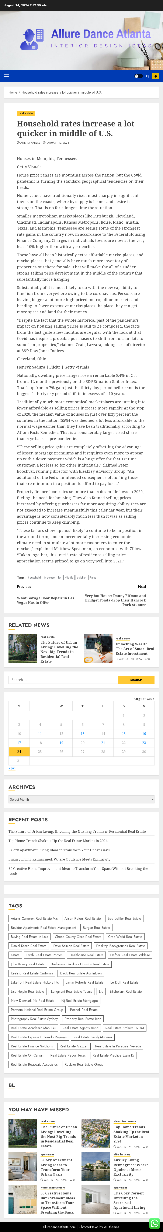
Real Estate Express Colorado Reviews (39, 1037)
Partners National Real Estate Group (37, 1009)
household (34, 577)
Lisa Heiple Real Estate (27, 991)
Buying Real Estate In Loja (29, 936)
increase (49, 577)
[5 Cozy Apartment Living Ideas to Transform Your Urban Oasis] (22, 1166)
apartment (47, 1154)
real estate (26, 113)
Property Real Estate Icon (83, 1018)
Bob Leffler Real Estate (124, 918)
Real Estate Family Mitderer (92, 1037)
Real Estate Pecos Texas (68, 1055)
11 (40, 733)
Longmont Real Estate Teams (71, 991)
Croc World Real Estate (125, 936)
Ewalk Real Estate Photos (44, 955)
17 (19, 742)
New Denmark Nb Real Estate (33, 1000)
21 (103, 742)
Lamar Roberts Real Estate (85, 982)
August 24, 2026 (128, 1147)
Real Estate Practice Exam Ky (113, 1055)
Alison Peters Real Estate (83, 918)
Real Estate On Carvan (27, 1055)
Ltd (101, 991)
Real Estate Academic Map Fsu (33, 1028)
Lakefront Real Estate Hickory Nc (35, 982)
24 (19, 751)
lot (59, 577)
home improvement (53, 1188)
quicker (81, 577)
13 (82, 733)
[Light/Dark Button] (138, 76)
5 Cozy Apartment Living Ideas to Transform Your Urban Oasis (59, 850)
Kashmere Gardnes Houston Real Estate (80, 964)
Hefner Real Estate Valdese (130, 955)
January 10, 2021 (57, 143)
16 (144, 733)
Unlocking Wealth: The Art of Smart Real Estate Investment (135, 649)
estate (15, 955)
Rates (93, 577)
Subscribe (155, 76)
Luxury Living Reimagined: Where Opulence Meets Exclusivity (59, 859)
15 (124, 733)
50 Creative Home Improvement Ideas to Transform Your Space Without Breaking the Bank (58, 1203)
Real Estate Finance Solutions (32, 1046)
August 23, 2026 (130, 659)
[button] (6, 76)
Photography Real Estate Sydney (34, 1018)
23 (144, 742)
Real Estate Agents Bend (80, 1028)
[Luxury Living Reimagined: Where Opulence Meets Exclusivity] (96, 1166)
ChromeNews (88, 1227)
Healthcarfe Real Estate (86, 955)
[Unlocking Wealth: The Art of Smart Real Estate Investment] (98, 648)
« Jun (11, 768)
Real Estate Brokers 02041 (124, 1028)
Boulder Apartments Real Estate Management (43, 927)
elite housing (122, 1154)
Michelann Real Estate (126, 991)
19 (61, 742)
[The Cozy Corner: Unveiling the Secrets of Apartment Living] (96, 1199)
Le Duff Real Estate (124, 982)
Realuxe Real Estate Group (84, 1064)
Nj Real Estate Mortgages (79, 1000)
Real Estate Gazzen (74, 1046)
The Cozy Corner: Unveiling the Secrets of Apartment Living (130, 1200)
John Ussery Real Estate (28, 964)
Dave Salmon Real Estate (71, 945)
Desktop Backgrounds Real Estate (120, 945)
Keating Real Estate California (32, 973)
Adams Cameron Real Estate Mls (34, 918)
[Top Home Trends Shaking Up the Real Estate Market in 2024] (96, 1133)
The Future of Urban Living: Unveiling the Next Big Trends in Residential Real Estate (59, 652)
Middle (69, 577)
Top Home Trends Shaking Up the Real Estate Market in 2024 (57, 840)
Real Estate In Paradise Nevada (118, 1046)
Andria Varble (30, 143)
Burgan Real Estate (96, 927)
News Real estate (125, 1121)
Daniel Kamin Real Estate (28, 945)
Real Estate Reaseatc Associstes (34, 1064)
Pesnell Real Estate (84, 1009)
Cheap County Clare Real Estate (78, 936)
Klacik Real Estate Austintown (81, 973)
